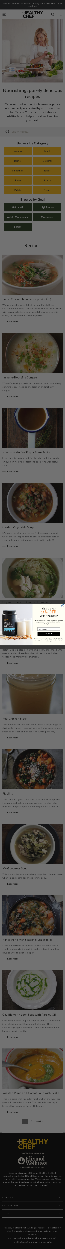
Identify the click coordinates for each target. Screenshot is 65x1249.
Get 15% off (49, 634)
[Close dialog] (62, 605)
